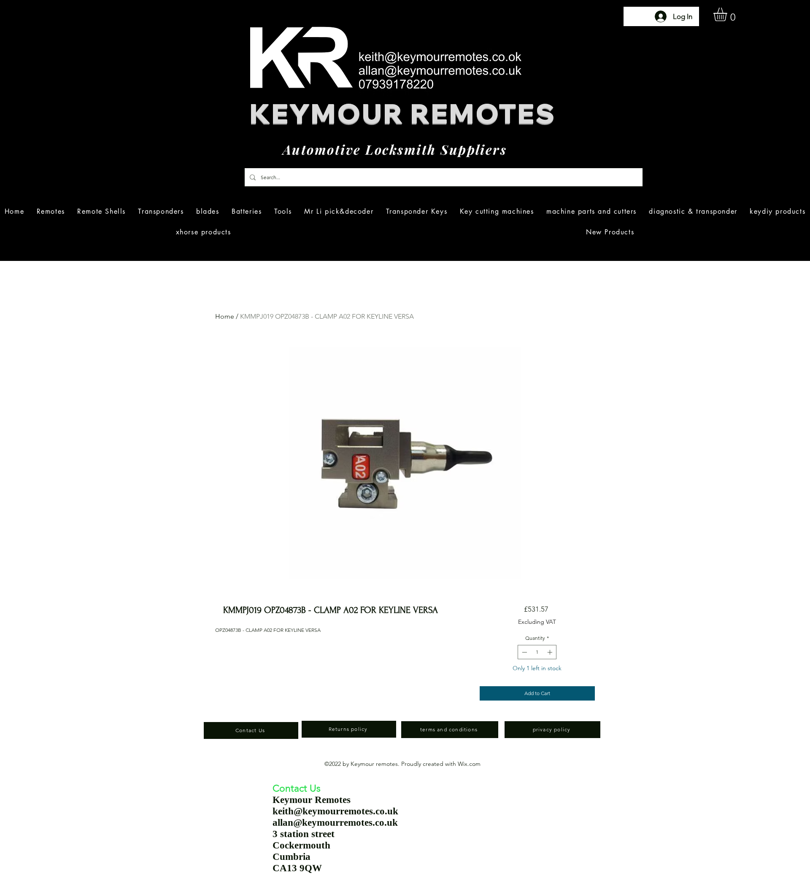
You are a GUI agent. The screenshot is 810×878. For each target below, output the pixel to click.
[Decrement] (523, 652)
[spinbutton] (537, 652)
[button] (728, 14)
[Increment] (550, 652)
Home (224, 316)
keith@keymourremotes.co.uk (335, 811)
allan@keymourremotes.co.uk (335, 822)
